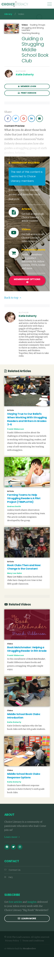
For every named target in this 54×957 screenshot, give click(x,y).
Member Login (28, 86)
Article (10, 410)
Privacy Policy (12, 940)
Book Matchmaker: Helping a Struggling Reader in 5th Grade (27, 649)
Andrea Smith (14, 506)
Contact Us (14, 870)
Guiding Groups (37, 25)
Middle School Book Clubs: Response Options (23, 775)
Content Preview (14, 126)
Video (25, 25)
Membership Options (27, 279)
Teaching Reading (30, 33)
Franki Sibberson (15, 429)
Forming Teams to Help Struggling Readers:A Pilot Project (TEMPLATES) (23, 498)
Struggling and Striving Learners (33, 29)
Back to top (11, 297)
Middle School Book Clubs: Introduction (23, 715)
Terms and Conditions (33, 940)
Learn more (11, 837)
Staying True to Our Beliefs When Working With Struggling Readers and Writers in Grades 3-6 (27, 419)
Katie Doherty (25, 74)
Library (8, 14)
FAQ (11, 877)
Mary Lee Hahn (14, 573)
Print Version (28, 93)
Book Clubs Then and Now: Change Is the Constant (24, 567)
